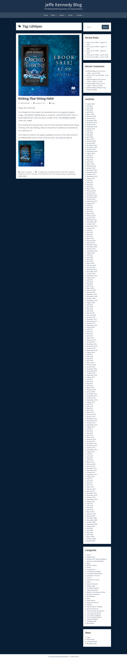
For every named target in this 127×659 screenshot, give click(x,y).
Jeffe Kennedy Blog (63, 4)
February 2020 (91, 265)
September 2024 (92, 151)
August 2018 (91, 303)
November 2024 (92, 147)
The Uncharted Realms (94, 617)
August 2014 (91, 402)
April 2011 (90, 485)
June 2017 (90, 332)
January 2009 (91, 541)
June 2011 (90, 481)
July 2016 (89, 354)
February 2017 (91, 340)
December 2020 (92, 245)
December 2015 (92, 369)
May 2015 (90, 383)
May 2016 (90, 359)
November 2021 (92, 222)
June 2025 (90, 133)
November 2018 (92, 296)
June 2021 (90, 232)
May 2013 (90, 433)
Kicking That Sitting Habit (36, 98)
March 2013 (90, 437)
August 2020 (91, 253)
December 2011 (92, 468)
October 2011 (91, 472)
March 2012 (90, 462)
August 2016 (91, 352)
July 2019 (89, 280)
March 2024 (90, 164)
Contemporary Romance (94, 574)
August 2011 (91, 477)
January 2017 (91, 342)
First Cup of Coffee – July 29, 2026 (97, 55)
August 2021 (91, 228)
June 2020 (90, 257)
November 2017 (92, 321)
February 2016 (91, 365)
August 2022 (91, 203)
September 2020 (92, 251)
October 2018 (91, 298)
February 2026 (91, 116)
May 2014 (90, 408)
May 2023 (90, 185)
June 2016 (90, 356)
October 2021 (91, 224)
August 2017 (91, 327)
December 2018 (92, 294)
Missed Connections (93, 594)
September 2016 (92, 350)
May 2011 (90, 483)
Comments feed (92, 642)
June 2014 (90, 406)
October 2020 (91, 249)
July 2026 (89, 106)
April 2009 (90, 535)
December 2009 (92, 518)
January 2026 (91, 118)
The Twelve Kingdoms (94, 615)
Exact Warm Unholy (93, 580)
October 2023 (91, 174)
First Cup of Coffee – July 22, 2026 (97, 57)
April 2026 (90, 112)
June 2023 (90, 183)
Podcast (89, 605)
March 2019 (90, 288)
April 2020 (90, 261)
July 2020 (89, 255)
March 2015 (90, 388)
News (88, 598)
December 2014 (92, 394)
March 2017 (90, 338)
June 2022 (90, 207)
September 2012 (92, 450)
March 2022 (90, 214)
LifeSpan (71, 172)
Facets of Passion (92, 584)
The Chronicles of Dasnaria (95, 611)
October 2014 (91, 398)
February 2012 (91, 464)
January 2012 (91, 466)
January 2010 (91, 516)
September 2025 (92, 127)
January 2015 (91, 392)
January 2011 (91, 491)
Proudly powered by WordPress (58, 657)
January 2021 (91, 243)
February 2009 (91, 539)
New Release (91, 596)
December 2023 (92, 170)
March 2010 (90, 512)
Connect (79, 15)
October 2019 (91, 274)
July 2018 (89, 305)
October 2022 (91, 199)
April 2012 (90, 460)
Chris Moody (91, 83)
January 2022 (91, 218)
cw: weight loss (42, 172)
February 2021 (91, 240)
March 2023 (90, 189)
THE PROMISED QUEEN (66, 118)
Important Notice (92, 590)
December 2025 (92, 120)
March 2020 (90, 263)
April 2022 (90, 212)
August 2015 (91, 377)
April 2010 (90, 510)
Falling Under (91, 586)
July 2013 (89, 429)
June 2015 (90, 381)
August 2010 (91, 501)
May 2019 (90, 284)
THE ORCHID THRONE (32, 115)
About (89, 555)
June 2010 (90, 506)
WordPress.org (91, 644)
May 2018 (90, 309)
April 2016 (90, 361)
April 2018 (90, 311)
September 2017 (92, 325)
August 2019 (91, 278)
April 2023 (90, 187)
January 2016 (91, 367)
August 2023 (91, 178)
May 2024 (90, 160)
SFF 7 (29, 174)
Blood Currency (92, 565)
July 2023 (89, 180)
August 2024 (91, 154)
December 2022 (92, 195)
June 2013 (90, 431)
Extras (70, 15)
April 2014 (90, 410)
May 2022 (90, 209)
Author (61, 15)
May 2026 (90, 110)
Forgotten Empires (54, 172)
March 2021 (90, 238)
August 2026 (91, 104)
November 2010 (92, 495)
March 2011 (90, 487)
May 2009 (90, 532)
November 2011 (92, 470)
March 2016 (90, 363)
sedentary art (22, 174)
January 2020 (91, 267)
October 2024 (91, 149)
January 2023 (91, 193)
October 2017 (91, 323)
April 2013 (90, 435)
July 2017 (89, 330)
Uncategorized (91, 621)
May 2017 (90, 334)
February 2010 (91, 514)
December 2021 (92, 220)
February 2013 (91, 439)
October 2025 (91, 125)
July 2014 (89, 404)
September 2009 (92, 524)
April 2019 (90, 286)
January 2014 (91, 417)
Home (46, 15)
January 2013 (91, 441)
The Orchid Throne (45, 174)
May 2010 (90, 508)
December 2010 (92, 493)
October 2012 (91, 448)
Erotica (89, 578)
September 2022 (92, 201)
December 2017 (92, 319)
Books (53, 15)
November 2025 (92, 122)
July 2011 (89, 479)
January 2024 (91, 168)
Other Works (91, 600)
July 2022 (89, 205)
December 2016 (92, 344)
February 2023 (91, 191)
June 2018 (90, 307)
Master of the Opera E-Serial (96, 592)
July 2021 (89, 230)
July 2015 (89, 379)
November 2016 (92, 346)
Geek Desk (64, 172)
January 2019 (91, 292)
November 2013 (92, 421)
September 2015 (92, 375)
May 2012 (90, 458)
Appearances (91, 557)
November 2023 (92, 172)
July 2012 (89, 454)
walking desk (22, 176)
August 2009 (91, 526)
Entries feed (90, 639)
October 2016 (91, 348)
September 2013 (92, 425)
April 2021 (90, 236)
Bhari (77, 657)
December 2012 (92, 443)
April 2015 (90, 385)
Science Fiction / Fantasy (94, 607)
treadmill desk (70, 174)
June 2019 (90, 282)
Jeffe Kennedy (25, 103)
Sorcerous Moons (92, 609)
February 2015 (91, 390)
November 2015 (92, 371)
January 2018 (91, 317)
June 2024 (90, 158)
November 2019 (92, 272)
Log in (89, 637)
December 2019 (92, 269)
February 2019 (91, 290)
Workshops (90, 623)
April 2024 (90, 162)
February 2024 (91, 166)
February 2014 (91, 414)
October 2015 (91, 373)
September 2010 (92, 499)
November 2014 (92, 396)
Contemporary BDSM (94, 571)
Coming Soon (91, 569)
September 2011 (92, 474)
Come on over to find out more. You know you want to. (52, 138)
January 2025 (91, 143)
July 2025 (89, 131)
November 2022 (92, 197)
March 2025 (90, 139)
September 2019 (92, 276)
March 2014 (90, 412)
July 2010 (89, 503)
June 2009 (90, 530)
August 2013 (91, 427)
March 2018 (90, 313)
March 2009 (90, 537)
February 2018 (91, 315)
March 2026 (90, 114)
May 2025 (90, 135)
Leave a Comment (26, 172)
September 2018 (92, 301)
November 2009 (92, 520)
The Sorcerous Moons (94, 613)
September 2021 (92, 226)
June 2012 (90, 456)
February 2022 (91, 216)
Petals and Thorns (93, 603)
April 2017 (90, 336)
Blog (53, 103)
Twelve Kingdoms (92, 619)
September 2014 (92, 400)
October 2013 (91, 423)
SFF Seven (35, 174)
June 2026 (90, 108)
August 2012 (91, 452)
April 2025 (90, 137)
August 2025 (91, 129)
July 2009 (89, 528)
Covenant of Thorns (93, 576)
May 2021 (90, 234)
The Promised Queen (59, 174)
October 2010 (91, 497)
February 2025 (91, 141)
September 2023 (92, 176)
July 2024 (89, 156)
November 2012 (92, 445)
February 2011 (91, 489)
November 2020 (92, 247)
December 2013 (92, 419)
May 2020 (90, 259)
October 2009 (91, 522)
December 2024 (92, 145)
